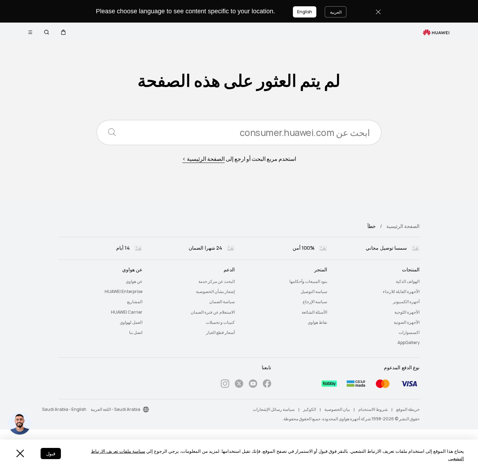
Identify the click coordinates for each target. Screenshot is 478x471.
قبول (50, 454)
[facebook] (267, 384)
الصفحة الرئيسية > (203, 159)
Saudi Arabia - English (64, 409)
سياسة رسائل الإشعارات (274, 409)
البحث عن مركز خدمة (216, 281)
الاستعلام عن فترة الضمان (213, 312)
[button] (63, 32)
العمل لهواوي (131, 322)
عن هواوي (134, 281)
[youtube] (253, 384)
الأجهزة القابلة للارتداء (401, 291)
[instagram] (225, 384)
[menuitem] (378, 281)
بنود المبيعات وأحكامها (308, 281)
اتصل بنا (135, 332)
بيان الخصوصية (337, 409)
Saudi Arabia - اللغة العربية (115, 409)
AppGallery (409, 342)
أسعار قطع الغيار (220, 332)
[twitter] (239, 384)
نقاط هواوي (317, 322)
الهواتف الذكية (408, 281)
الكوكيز (309, 409)
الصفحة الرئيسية (403, 226)
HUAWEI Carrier (126, 312)
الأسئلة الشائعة (314, 312)
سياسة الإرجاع (315, 302)
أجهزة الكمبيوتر (406, 302)
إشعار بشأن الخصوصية (215, 291)
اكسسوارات (409, 332)
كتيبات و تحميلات (220, 322)
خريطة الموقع (408, 409)
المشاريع (134, 302)
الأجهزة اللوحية (407, 312)
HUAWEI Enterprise (123, 291)
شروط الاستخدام (373, 409)
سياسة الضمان (222, 302)
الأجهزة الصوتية (407, 322)
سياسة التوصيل (314, 291)
